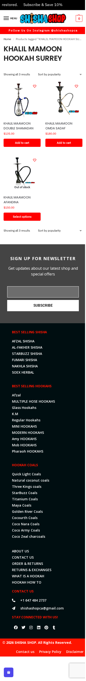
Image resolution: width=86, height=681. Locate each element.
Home (7, 39)
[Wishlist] (34, 86)
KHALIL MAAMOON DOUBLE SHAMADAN (18, 126)
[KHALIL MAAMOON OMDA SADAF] (63, 98)
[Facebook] (16, 627)
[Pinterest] (46, 627)
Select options (22, 216)
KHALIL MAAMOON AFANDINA (17, 199)
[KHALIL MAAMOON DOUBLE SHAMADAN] (22, 98)
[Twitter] (23, 627)
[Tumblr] (54, 627)
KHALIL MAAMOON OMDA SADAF (58, 126)
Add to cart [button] (22, 142)
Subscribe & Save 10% (39, 4)
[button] (78, 18)
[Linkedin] (39, 627)
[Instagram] (31, 627)
